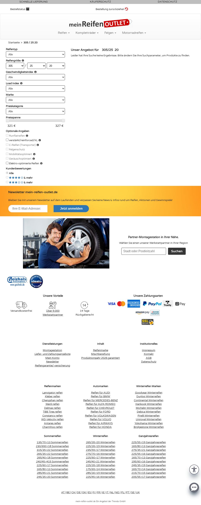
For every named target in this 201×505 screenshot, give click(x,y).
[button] (194, 469)
